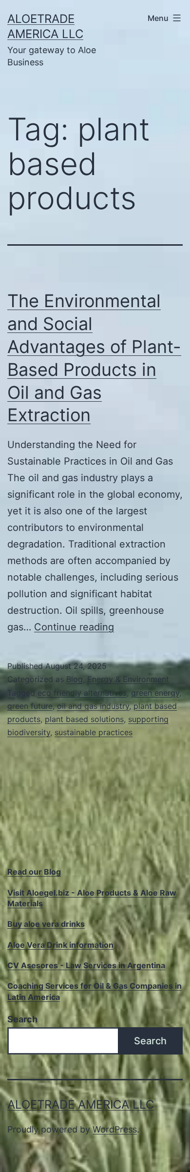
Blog (74, 679)
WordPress (115, 1129)
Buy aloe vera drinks (46, 924)
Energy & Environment (128, 679)
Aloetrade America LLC (80, 1104)
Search (22, 1019)
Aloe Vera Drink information (60, 945)
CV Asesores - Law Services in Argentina (86, 965)
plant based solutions (84, 719)
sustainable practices (94, 732)
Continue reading (74, 627)
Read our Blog (34, 872)
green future (30, 706)
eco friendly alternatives (82, 693)
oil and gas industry (93, 706)
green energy (155, 693)
